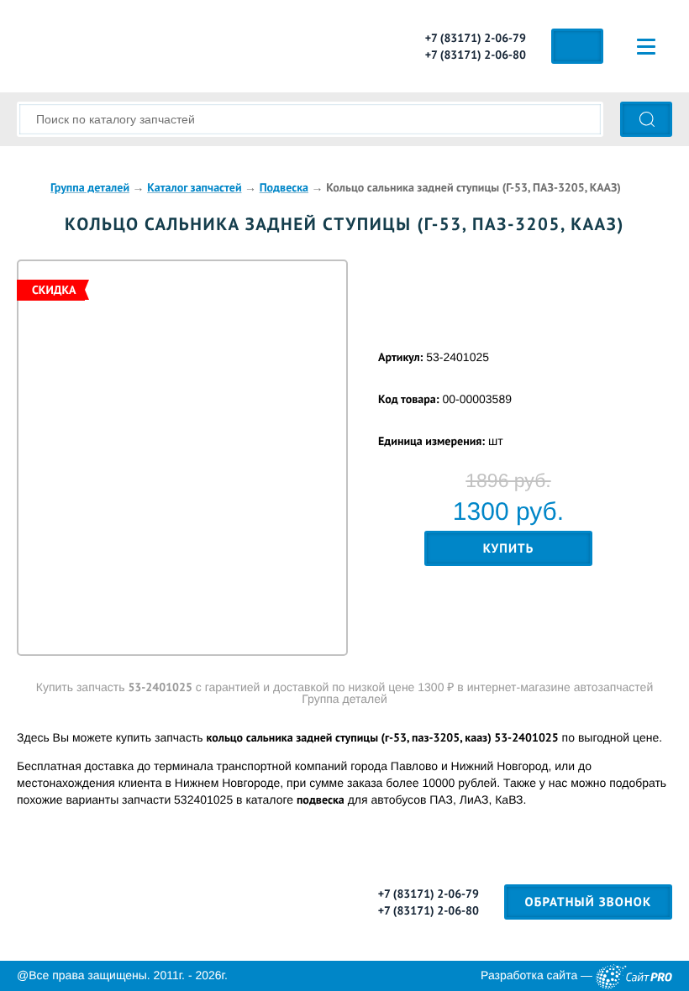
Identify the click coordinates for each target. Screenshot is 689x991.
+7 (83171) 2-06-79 (475, 37)
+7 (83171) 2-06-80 (475, 54)
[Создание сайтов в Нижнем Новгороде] (634, 976)
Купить (508, 549)
